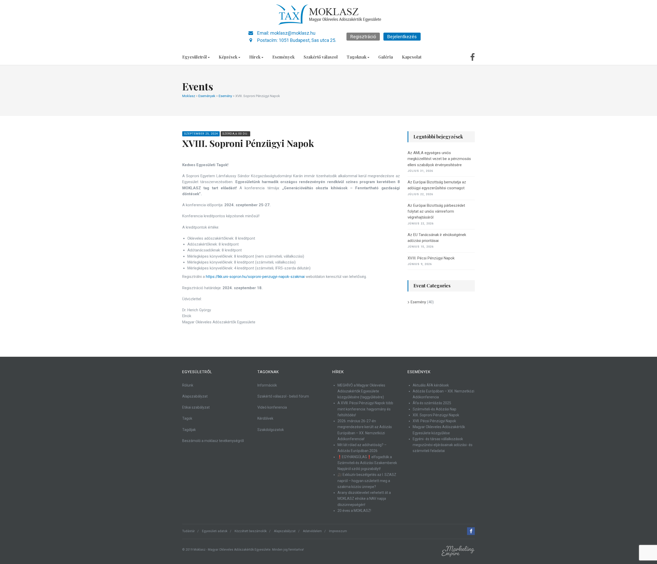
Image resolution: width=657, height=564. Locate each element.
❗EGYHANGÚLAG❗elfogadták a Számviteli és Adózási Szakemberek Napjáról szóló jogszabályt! (367, 463)
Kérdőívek (265, 418)
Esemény (418, 302)
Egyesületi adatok (214, 531)
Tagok (187, 418)
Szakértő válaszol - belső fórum (283, 396)
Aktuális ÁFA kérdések (431, 385)
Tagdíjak (189, 430)
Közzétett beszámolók (251, 531)
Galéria (385, 57)
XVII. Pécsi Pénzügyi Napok (434, 421)
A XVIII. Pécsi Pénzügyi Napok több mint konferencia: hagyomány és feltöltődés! (365, 409)
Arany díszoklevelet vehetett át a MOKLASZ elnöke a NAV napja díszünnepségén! (364, 499)
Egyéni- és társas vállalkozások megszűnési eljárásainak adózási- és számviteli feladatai (442, 445)
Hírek (254, 57)
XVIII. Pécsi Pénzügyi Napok (431, 258)
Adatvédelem (312, 531)
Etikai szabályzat (196, 407)
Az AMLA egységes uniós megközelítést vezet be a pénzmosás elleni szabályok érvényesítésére (439, 159)
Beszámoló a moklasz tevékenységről (213, 441)
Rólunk (187, 385)
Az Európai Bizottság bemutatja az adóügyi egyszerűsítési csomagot (437, 185)
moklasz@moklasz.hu (292, 33)
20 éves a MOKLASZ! (354, 511)
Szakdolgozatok (270, 430)
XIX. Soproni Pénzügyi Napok (436, 415)
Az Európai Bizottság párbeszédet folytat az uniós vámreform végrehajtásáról (436, 211)
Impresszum (338, 531)
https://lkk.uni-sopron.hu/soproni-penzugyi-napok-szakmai (255, 276)
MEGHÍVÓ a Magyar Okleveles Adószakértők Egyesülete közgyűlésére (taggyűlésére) (361, 391)
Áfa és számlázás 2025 (432, 403)
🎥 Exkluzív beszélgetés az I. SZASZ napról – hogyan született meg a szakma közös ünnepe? (366, 481)
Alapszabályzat (195, 396)
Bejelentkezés (402, 36)
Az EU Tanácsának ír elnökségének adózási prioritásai (437, 237)
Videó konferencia (272, 407)
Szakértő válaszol (321, 57)
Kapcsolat (411, 57)
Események (283, 57)
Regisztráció (363, 36)
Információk (267, 385)
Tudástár (188, 531)
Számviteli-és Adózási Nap (434, 409)
